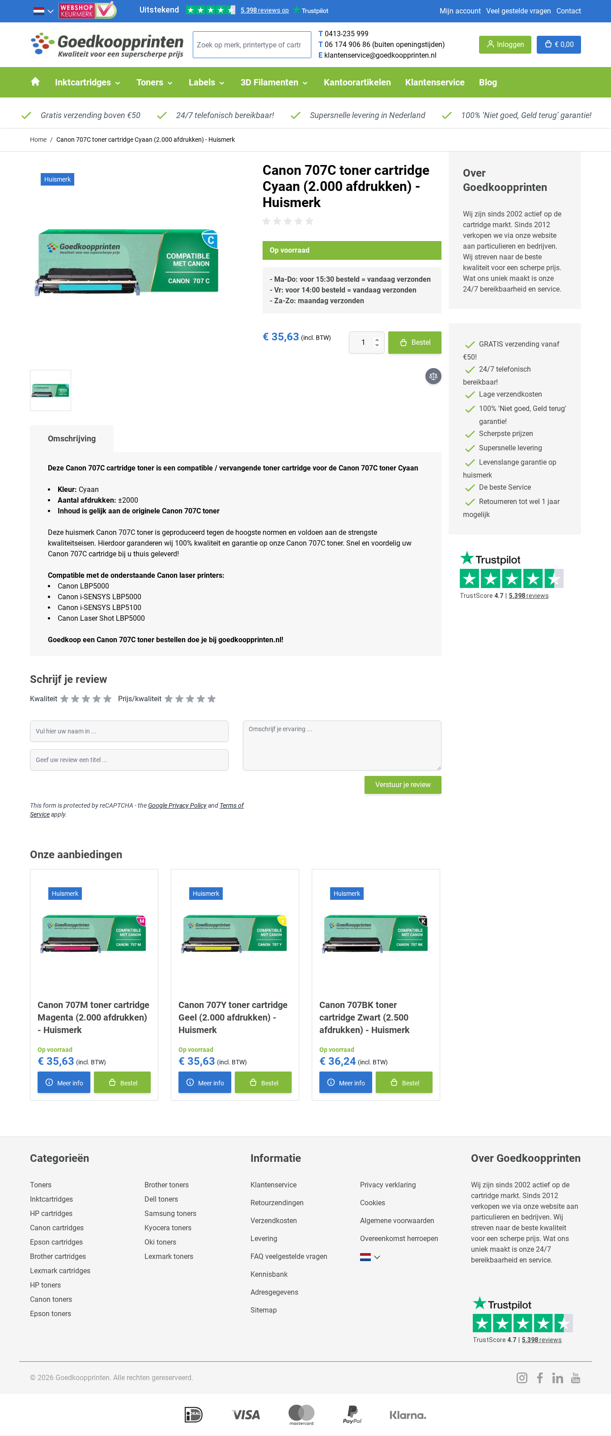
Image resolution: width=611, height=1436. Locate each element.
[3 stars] (86, 699)
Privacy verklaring (388, 1185)
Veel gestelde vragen (518, 11)
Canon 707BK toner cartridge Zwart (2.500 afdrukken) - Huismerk (364, 1017)
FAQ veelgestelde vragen (288, 1256)
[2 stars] (75, 699)
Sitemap (263, 1310)
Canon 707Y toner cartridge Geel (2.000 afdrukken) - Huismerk (233, 1017)
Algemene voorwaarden (397, 1220)
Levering (263, 1238)
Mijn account (460, 11)
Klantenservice (273, 1185)
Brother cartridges (58, 1256)
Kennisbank (269, 1274)
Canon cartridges (57, 1228)
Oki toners (160, 1242)
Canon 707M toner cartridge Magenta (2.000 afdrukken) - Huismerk (93, 1017)
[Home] (35, 81)
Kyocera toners (167, 1228)
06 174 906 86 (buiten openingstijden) (385, 44)
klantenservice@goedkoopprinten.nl (380, 55)
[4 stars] (96, 699)
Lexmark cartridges (60, 1271)
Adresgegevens (274, 1292)
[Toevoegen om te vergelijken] (433, 376)
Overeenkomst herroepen (399, 1238)
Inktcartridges (51, 1199)
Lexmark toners (168, 1256)
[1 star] (64, 699)
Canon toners (51, 1299)
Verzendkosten (273, 1220)
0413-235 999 (347, 34)
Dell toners (161, 1199)
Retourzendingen (277, 1203)
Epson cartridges (56, 1242)
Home (38, 139)
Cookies (372, 1203)
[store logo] (108, 45)
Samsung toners (170, 1213)
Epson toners (50, 1313)
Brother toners (166, 1185)
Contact (568, 11)
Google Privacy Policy (177, 805)
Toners (40, 1185)
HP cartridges (51, 1213)
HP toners (45, 1285)
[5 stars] (107, 699)
